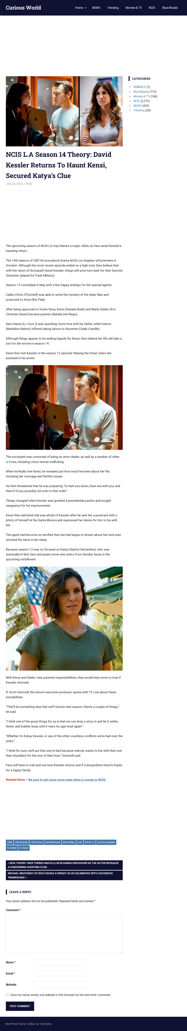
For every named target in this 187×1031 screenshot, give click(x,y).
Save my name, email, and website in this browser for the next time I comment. (60, 995)
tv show (23, 847)
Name (11, 962)
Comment (13, 910)
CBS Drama (21, 842)
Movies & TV (134, 8)
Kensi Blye (69, 842)
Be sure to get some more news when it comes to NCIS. (67, 780)
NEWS (96, 8)
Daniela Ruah (52, 842)
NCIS (152, 8)
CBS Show (36, 842)
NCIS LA (89, 842)
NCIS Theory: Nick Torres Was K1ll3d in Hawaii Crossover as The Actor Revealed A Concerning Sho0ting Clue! (63, 865)
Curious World (23, 7)
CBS (9, 842)
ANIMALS (139, 87)
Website (11, 984)
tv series (11, 847)
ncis (80, 842)
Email (10, 973)
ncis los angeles (106, 842)
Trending (113, 8)
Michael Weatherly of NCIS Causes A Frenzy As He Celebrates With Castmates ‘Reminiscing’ (60, 875)
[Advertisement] (93, 43)
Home (79, 8)
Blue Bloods (170, 8)
